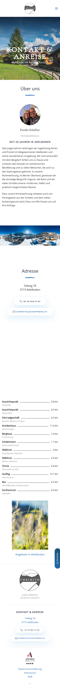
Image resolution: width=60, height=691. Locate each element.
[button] (56, 8)
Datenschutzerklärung (30, 669)
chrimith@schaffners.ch (31, 312)
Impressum (30, 672)
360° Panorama (17, 235)
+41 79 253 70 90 (32, 301)
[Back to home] (30, 8)
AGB (30, 676)
